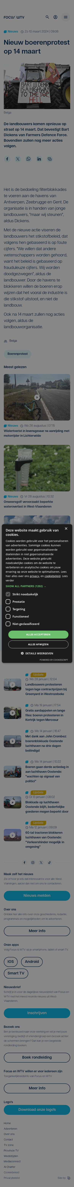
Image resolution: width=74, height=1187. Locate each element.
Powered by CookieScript (54, 659)
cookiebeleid (53, 576)
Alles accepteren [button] (38, 634)
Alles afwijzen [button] (38, 644)
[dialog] (37, 593)
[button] (37, 586)
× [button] (66, 528)
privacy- (35, 576)
